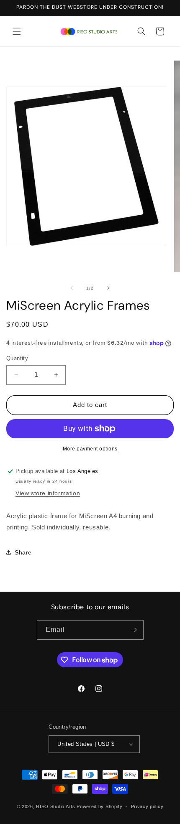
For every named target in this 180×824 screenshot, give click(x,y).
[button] (17, 31)
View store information (47, 493)
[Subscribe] (134, 630)
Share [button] (23, 552)
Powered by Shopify (100, 806)
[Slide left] (71, 288)
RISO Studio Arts (55, 806)
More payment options (90, 449)
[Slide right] (108, 288)
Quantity (17, 358)
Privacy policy (147, 806)
